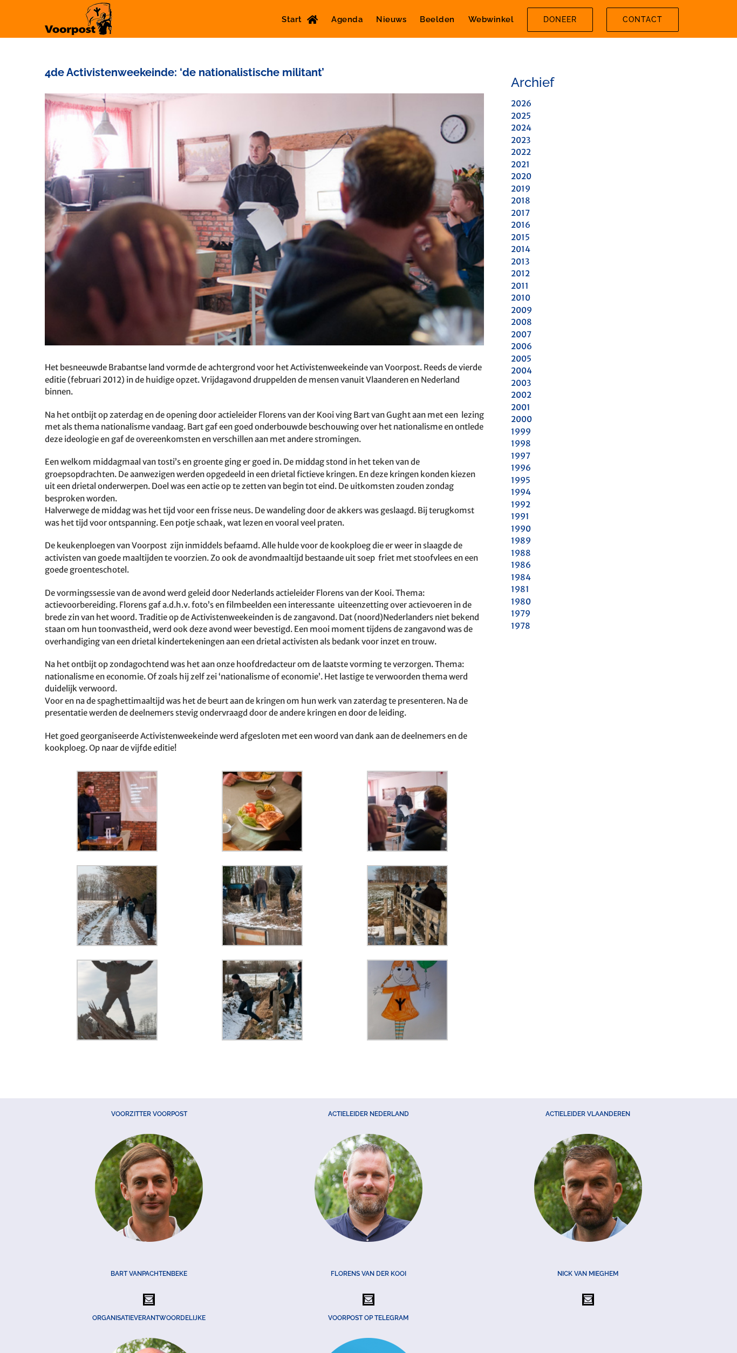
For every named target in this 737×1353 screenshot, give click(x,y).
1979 (520, 613)
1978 (520, 626)
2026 (521, 103)
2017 (520, 213)
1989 (521, 540)
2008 (521, 322)
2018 (520, 200)
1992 (520, 504)
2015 (520, 237)
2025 (521, 116)
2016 (520, 225)
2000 (521, 419)
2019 (520, 188)
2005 (521, 358)
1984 (521, 577)
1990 (521, 528)
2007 (521, 334)
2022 (521, 152)
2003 (521, 383)
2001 (520, 407)
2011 (520, 286)
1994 (521, 492)
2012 (520, 273)
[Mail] (149, 1300)
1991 (520, 516)
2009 (521, 310)
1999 (521, 431)
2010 (520, 298)
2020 (521, 176)
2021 (520, 164)
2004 (521, 370)
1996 (521, 468)
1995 (520, 480)
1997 (520, 456)
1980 (521, 601)
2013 (520, 261)
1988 (521, 553)
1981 (520, 589)
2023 (520, 140)
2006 (521, 346)
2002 (521, 395)
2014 (520, 249)
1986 (521, 565)
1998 (521, 443)
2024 (521, 128)
